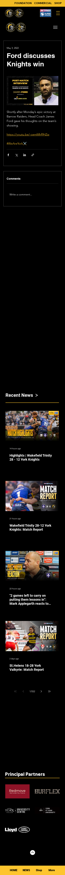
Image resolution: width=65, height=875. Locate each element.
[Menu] (58, 13)
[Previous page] (23, 691)
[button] (55, 27)
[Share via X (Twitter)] (16, 155)
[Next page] (41, 691)
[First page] (15, 691)
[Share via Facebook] (8, 155)
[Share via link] (32, 155)
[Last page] (49, 691)
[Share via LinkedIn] (24, 155)
